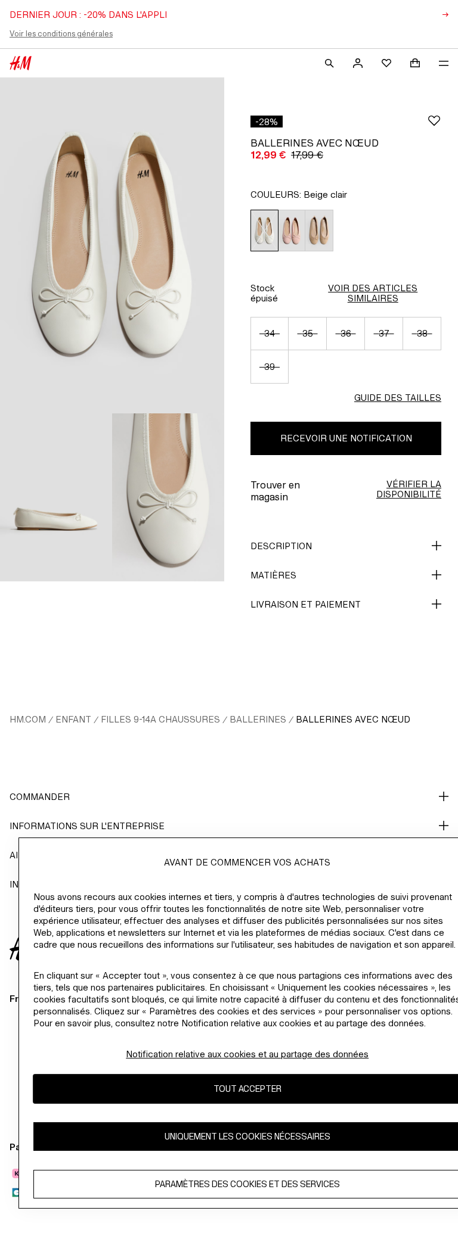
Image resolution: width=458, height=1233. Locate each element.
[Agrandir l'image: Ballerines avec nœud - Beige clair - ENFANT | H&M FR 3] (168, 497)
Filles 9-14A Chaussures (160, 719)
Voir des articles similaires (372, 293)
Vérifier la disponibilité (408, 489)
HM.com (28, 719)
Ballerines (258, 719)
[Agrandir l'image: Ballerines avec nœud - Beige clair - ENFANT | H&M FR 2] (56, 497)
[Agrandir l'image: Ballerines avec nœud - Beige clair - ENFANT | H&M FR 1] (112, 245)
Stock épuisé (264, 293)
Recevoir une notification (346, 438)
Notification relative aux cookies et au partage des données (247, 1054)
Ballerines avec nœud (353, 719)
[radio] (264, 231)
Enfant (73, 719)
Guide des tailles (397, 398)
